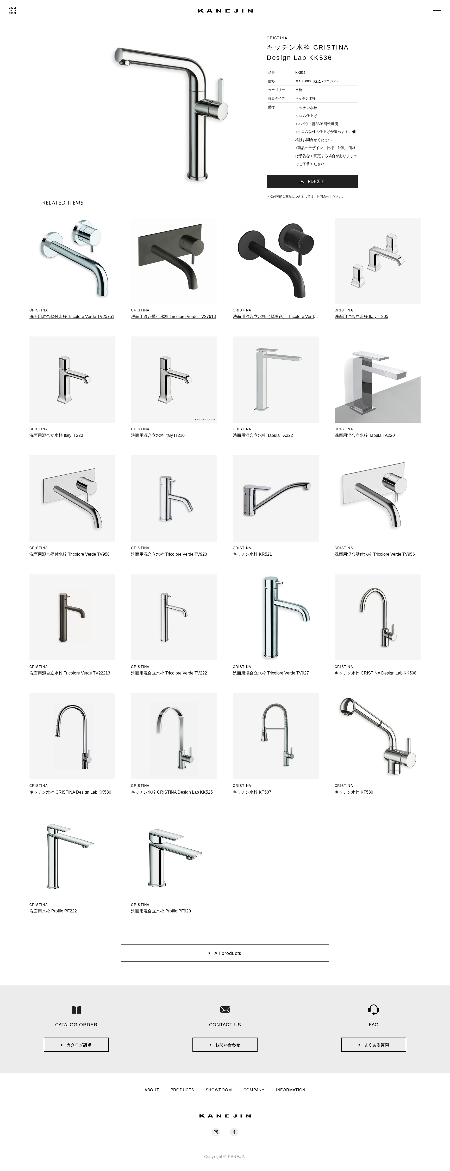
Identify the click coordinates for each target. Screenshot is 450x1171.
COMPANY (254, 1089)
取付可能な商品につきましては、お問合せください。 (307, 196)
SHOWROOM (219, 1089)
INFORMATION (290, 1089)
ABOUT (152, 1089)
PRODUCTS (182, 1089)
